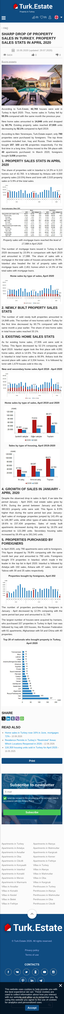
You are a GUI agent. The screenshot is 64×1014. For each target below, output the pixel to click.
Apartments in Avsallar (13, 852)
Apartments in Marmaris (14, 882)
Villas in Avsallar (10, 886)
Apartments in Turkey (13, 843)
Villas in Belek (9, 899)
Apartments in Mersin (13, 878)
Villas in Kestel (9, 895)
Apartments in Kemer (44, 856)
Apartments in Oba (11, 856)
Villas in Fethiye (10, 903)
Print (32, 760)
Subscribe (32, 812)
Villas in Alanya (41, 869)
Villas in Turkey (41, 865)
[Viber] (17, 718)
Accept (32, 1007)
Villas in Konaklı (10, 890)
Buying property (9, 62)
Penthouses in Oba (43, 899)
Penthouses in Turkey (44, 886)
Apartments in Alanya (44, 843)
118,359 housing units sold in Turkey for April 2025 (31, 747)
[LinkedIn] (8, 718)
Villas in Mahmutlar (43, 873)
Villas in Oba (39, 878)
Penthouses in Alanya (44, 890)
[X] (4, 718)
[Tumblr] (13, 718)
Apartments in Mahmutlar (46, 848)
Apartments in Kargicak (45, 852)
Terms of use (32, 954)
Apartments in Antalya (13, 848)
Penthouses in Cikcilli (44, 903)
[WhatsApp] (22, 718)
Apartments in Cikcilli (12, 861)
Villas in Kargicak (42, 882)
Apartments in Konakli (13, 873)
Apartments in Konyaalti (14, 865)
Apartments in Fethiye (44, 861)
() (36, 17)
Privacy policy (32, 950)
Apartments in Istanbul (13, 869)
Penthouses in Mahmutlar (46, 895)
